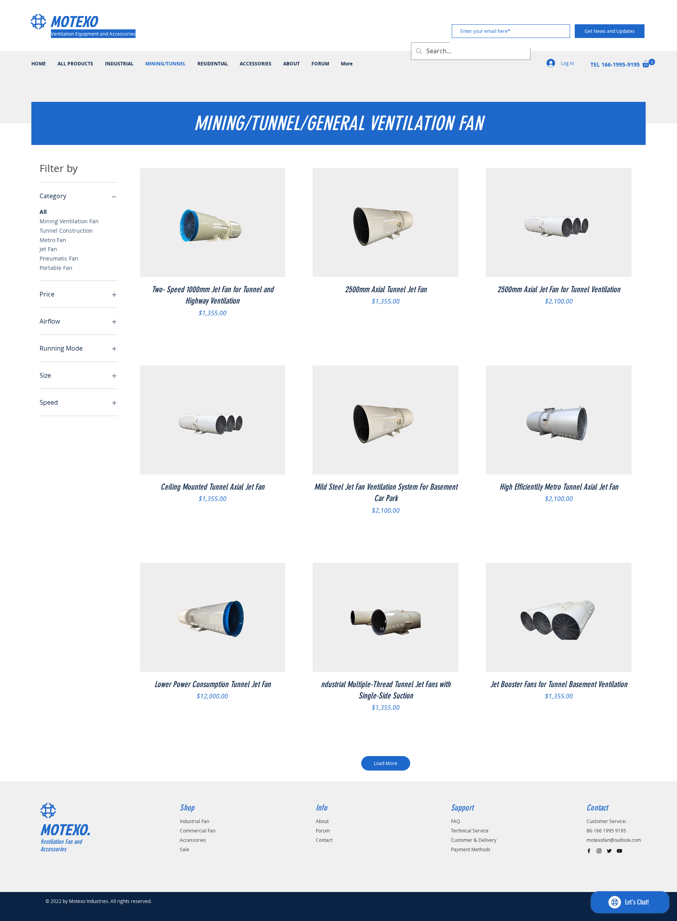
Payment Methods (471, 849)
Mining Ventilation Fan (69, 221)
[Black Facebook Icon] (589, 851)
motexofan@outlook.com (613, 840)
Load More (385, 763)
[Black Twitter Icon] (609, 851)
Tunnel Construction (66, 230)
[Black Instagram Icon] (599, 851)
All (43, 211)
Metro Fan (53, 240)
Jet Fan (48, 249)
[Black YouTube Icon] (619, 851)
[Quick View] (213, 222)
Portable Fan (56, 267)
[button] (648, 63)
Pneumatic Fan (59, 258)
